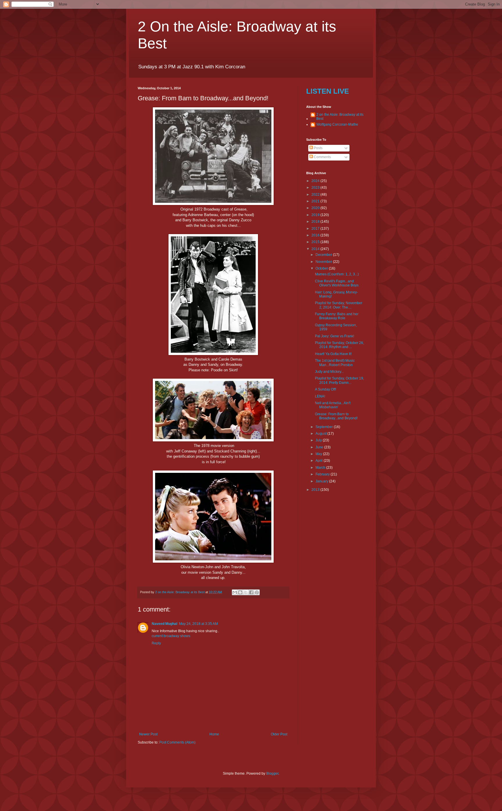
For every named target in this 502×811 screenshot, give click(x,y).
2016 (315, 235)
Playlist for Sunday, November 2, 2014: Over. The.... (338, 305)
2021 (315, 201)
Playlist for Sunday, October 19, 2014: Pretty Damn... (339, 380)
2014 (315, 249)
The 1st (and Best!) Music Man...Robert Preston (335, 363)
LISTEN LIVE (327, 91)
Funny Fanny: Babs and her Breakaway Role (336, 316)
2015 (315, 242)
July (319, 440)
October (322, 268)
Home (214, 734)
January (322, 481)
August (321, 434)
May (319, 454)
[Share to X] (246, 592)
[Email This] (235, 592)
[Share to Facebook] (251, 592)
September (324, 427)
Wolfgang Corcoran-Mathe (337, 124)
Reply (156, 643)
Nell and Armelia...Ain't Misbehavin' (332, 405)
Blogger (272, 773)
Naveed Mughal (164, 624)
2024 (315, 181)
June (319, 447)
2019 (315, 215)
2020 (315, 208)
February (323, 474)
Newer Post (148, 734)
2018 (315, 222)
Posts (317, 148)
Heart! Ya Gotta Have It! (333, 354)
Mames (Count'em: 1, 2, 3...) (337, 274)
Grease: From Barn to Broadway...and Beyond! (336, 416)
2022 (315, 194)
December (324, 255)
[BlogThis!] (240, 592)
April (319, 461)
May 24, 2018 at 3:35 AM (198, 624)
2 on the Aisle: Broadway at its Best (339, 117)
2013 (315, 490)
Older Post (279, 734)
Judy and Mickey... (329, 372)
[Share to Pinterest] (257, 592)
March (320, 468)
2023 (315, 188)
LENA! (320, 396)
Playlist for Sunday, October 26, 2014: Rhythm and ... (339, 345)
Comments (322, 157)
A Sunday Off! (325, 389)
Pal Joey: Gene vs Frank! (334, 336)
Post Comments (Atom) (177, 742)
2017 (315, 229)
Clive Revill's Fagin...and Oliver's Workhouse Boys (336, 283)
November (324, 262)
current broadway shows (171, 636)
